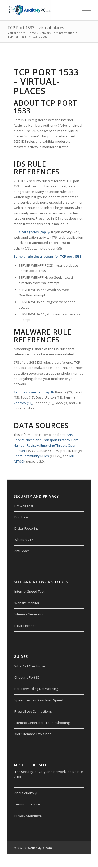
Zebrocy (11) (23, 403)
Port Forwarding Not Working (36, 688)
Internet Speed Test (29, 591)
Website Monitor (26, 603)
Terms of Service (27, 804)
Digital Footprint (26, 528)
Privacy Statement (28, 815)
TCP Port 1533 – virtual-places (35, 27)
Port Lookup (23, 517)
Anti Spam (22, 551)
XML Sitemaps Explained (33, 734)
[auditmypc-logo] (40, 10)
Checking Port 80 (26, 677)
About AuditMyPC (27, 793)
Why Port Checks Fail (30, 666)
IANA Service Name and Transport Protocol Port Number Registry (46, 440)
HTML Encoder (25, 625)
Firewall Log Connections (33, 711)
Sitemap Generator (29, 614)
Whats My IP (23, 539)
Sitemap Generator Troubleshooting (42, 722)
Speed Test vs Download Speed (38, 700)
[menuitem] (84, 10)
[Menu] (84, 10)
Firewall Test (23, 506)
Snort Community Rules (31, 456)
